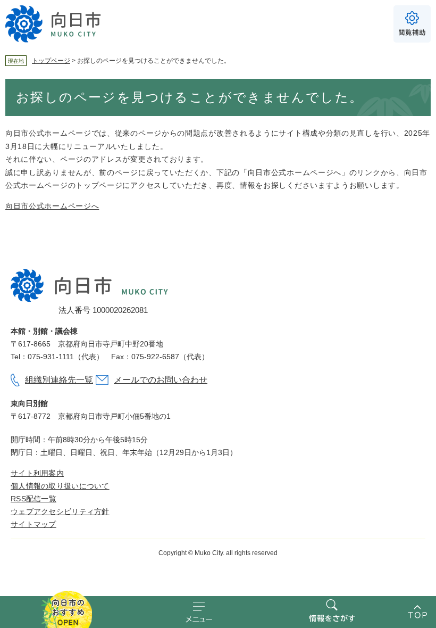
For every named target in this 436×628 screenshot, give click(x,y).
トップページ (51, 60)
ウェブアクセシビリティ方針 (60, 511)
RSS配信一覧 (33, 498)
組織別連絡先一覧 (59, 379)
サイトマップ (33, 524)
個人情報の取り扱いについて (60, 486)
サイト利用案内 (37, 473)
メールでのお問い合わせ (160, 379)
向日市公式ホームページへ (52, 206)
